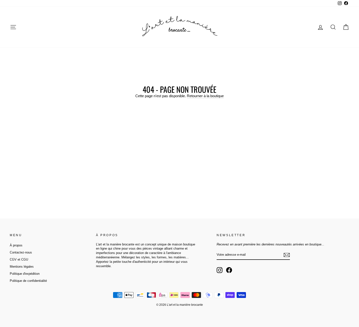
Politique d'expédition (25, 273)
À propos (16, 245)
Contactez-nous (21, 252)
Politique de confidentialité (28, 281)
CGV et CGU (19, 259)
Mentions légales (22, 266)
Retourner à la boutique (205, 96)
